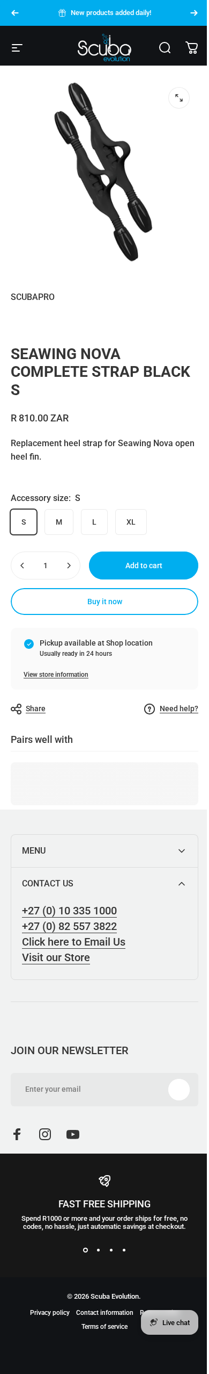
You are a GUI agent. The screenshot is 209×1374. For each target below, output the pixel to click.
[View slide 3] (107, 1277)
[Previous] (15, 13)
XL (131, 522)
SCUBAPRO (33, 297)
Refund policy (155, 1340)
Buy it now (104, 601)
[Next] (194, 13)
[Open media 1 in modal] (179, 98)
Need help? (179, 708)
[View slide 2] (94, 1277)
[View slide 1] (81, 1277)
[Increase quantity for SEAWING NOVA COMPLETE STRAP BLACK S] (68, 565)
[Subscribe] (171, 1117)
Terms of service (101, 1354)
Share (36, 708)
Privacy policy (45, 1340)
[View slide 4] (120, 1277)
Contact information (100, 1340)
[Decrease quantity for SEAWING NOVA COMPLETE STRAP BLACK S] (22, 565)
